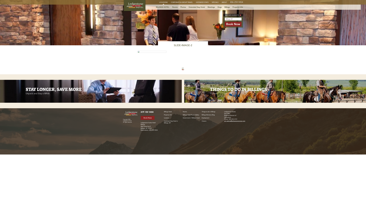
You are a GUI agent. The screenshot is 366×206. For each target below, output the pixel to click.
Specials (215, 2)
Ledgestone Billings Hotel (134, 5)
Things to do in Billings (208, 112)
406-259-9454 (236, 2)
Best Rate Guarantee (232, 15)
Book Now (148, 118)
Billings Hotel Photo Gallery (191, 115)
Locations (163, 2)
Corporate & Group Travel (182, 2)
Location (166, 118)
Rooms (175, 7)
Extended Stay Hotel (197, 7)
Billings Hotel (168, 112)
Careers (204, 121)
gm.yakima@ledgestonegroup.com (234, 121)
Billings (227, 7)
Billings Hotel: (163, 7)
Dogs (220, 7)
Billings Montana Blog (208, 115)
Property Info (238, 7)
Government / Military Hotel (191, 118)
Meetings (211, 7)
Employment (205, 118)
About (224, 2)
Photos (183, 7)
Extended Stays (202, 2)
